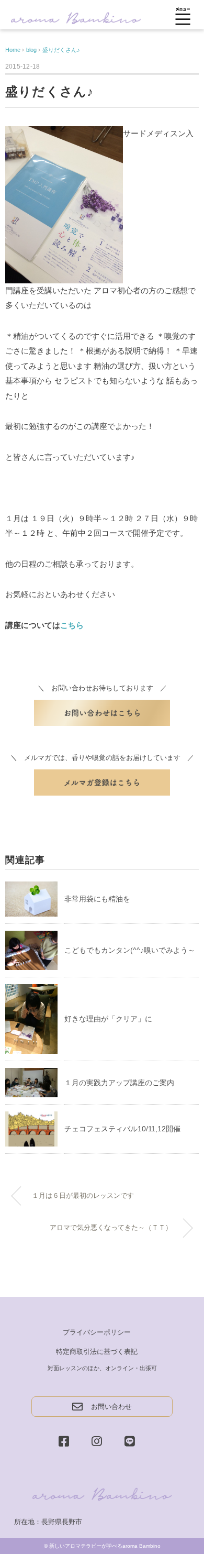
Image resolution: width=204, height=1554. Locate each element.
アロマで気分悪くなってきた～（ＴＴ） (111, 1227)
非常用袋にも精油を (97, 899)
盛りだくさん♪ (61, 50)
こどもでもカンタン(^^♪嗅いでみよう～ (129, 950)
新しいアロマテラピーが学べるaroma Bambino (105, 1546)
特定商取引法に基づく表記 (97, 1351)
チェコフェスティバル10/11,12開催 (122, 1129)
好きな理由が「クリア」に (108, 1019)
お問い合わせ (111, 1406)
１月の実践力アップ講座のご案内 (119, 1082)
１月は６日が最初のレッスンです (83, 1195)
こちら (72, 625)
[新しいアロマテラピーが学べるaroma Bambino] (75, 17)
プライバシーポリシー (97, 1332)
